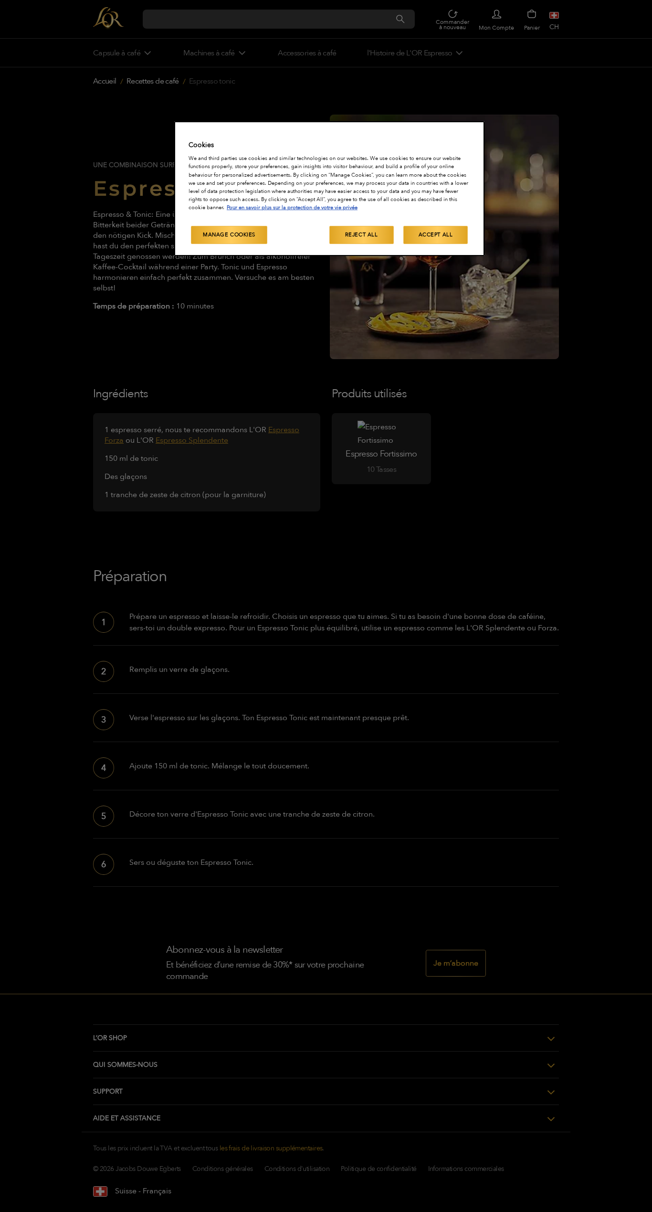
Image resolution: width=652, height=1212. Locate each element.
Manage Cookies (229, 234)
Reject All (361, 234)
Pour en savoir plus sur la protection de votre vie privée (292, 207)
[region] (329, 188)
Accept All (436, 234)
